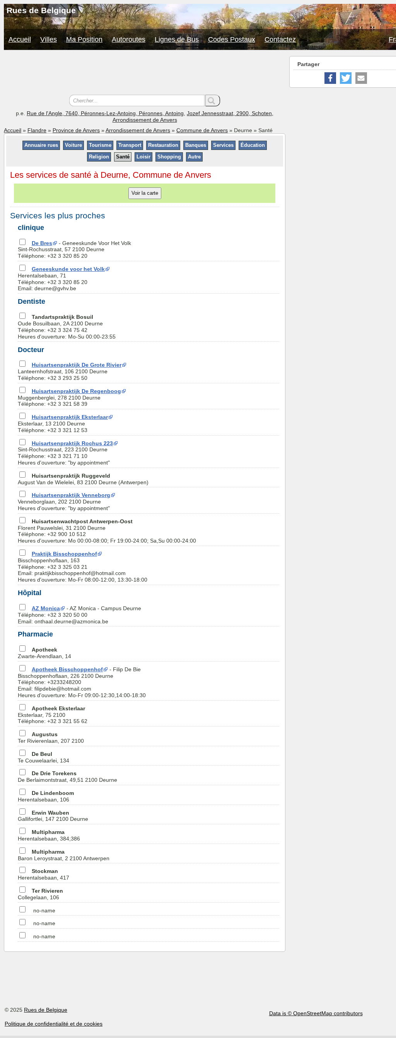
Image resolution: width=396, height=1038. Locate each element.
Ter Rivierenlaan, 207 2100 (51, 737)
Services (223, 145)
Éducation (253, 145)
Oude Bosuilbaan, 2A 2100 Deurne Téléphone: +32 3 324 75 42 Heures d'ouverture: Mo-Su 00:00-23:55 (67, 326)
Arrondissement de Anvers (138, 130)
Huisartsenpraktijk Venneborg (71, 495)
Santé (123, 157)
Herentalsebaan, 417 (43, 874)
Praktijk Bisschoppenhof (64, 554)
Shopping (169, 157)
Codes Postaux (231, 39)
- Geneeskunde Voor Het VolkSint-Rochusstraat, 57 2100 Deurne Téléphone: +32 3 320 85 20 (74, 249)
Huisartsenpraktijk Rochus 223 (72, 443)
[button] (330, 78)
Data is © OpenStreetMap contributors (316, 1013)
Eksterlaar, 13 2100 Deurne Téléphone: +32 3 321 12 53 (63, 423)
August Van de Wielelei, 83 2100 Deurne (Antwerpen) (83, 479)
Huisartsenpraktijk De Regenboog (76, 391)
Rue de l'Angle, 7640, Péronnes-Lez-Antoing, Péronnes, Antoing (105, 113)
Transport (129, 145)
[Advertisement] (144, 73)
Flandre (36, 130)
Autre (194, 157)
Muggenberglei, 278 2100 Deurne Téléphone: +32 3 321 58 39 (69, 397)
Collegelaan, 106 (40, 894)
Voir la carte (144, 193)
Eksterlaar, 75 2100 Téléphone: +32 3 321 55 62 (52, 715)
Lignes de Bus (177, 39)
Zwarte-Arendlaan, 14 (44, 653)
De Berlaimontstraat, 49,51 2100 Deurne (67, 776)
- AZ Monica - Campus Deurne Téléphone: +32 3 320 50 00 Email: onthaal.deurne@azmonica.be (79, 615)
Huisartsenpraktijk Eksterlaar (70, 417)
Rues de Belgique (45, 1010)
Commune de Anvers (202, 130)
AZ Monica (46, 608)
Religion (99, 157)
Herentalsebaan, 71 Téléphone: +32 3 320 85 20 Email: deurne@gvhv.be (61, 278)
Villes (48, 39)
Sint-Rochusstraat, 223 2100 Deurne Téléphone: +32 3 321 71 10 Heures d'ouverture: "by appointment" (65, 453)
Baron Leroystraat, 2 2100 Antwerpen (63, 855)
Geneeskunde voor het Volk (68, 269)
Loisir (143, 157)
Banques (195, 145)
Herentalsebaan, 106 (46, 796)
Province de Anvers (76, 130)
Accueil (20, 39)
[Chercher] (212, 100)
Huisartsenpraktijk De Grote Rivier (76, 365)
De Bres (42, 243)
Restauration (163, 145)
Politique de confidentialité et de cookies (53, 1024)
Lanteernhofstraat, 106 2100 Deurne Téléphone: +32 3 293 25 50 (69, 371)
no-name (44, 910)
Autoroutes (128, 39)
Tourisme (100, 145)
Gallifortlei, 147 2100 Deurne (53, 816)
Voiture (73, 145)
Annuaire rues (41, 145)
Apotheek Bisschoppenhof (67, 669)
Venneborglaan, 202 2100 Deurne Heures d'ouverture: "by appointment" (64, 501)
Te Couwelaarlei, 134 (43, 757)
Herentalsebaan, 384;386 (49, 835)
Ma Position (84, 39)
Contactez (280, 39)
